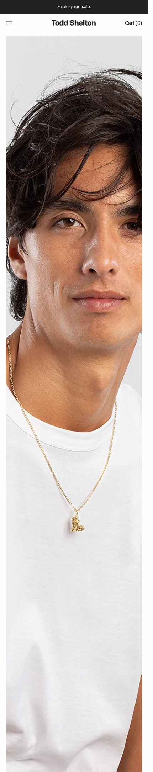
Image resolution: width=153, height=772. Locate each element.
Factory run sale (74, 7)
